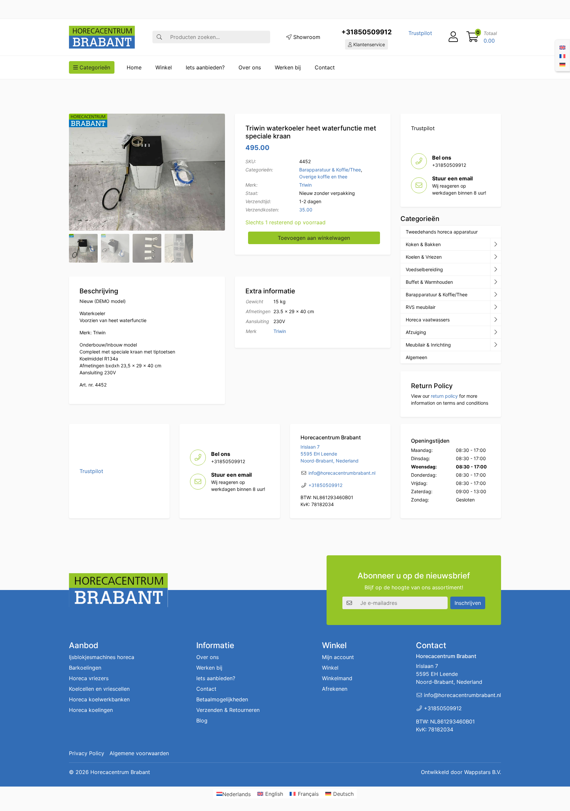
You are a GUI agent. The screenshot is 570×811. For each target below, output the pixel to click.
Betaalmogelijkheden (222, 699)
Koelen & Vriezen (424, 257)
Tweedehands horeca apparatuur (442, 232)
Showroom (306, 37)
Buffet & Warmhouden (429, 282)
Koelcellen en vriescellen (99, 688)
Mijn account (338, 657)
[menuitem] (562, 47)
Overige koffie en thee (323, 176)
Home (134, 67)
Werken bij (288, 67)
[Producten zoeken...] (159, 37)
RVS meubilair (420, 307)
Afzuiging (416, 332)
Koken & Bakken (423, 244)
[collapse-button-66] (495, 319)
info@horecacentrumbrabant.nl (341, 473)
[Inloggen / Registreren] (453, 37)
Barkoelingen (85, 667)
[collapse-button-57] (495, 282)
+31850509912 (366, 32)
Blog (201, 720)
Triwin (305, 185)
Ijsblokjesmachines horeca (101, 657)
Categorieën (94, 67)
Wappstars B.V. (482, 772)
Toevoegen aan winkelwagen (314, 238)
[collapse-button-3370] (495, 269)
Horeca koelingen (91, 710)
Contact (325, 67)
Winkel (163, 67)
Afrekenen (334, 688)
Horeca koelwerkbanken (99, 699)
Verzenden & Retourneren (228, 710)
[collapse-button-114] (495, 244)
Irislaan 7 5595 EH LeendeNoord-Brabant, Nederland (330, 453)
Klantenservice (368, 44)
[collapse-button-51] (495, 307)
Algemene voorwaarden (139, 753)
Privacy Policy (86, 753)
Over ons (249, 67)
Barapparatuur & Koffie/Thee (330, 169)
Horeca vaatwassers (428, 319)
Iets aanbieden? (205, 67)
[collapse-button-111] (495, 294)
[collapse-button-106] (495, 257)
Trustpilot (420, 33)
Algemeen (416, 357)
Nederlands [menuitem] (236, 794)
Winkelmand (337, 678)
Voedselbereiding (424, 269)
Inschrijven (468, 603)
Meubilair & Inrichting (428, 345)
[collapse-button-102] (495, 345)
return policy (444, 396)
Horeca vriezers (89, 678)
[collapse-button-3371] (495, 332)
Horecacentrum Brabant (120, 772)
